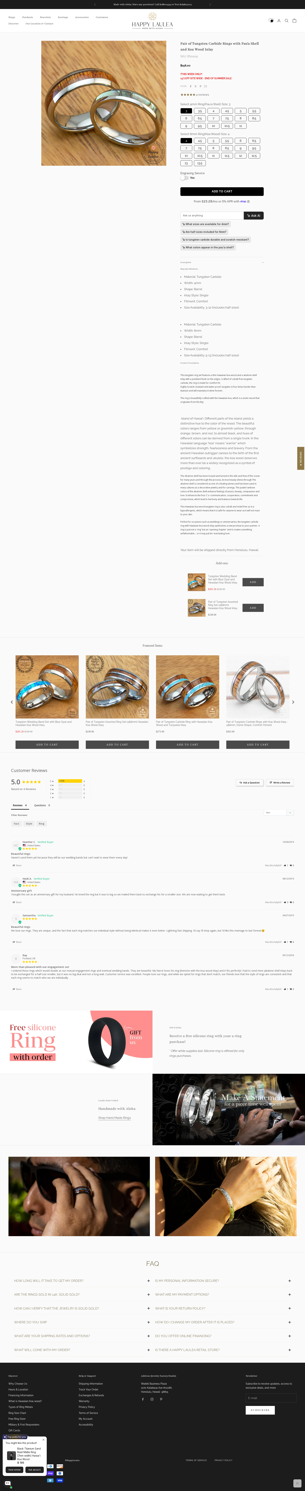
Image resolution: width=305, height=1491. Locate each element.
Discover (13, 23)
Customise (102, 17)
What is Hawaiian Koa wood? (25, 1401)
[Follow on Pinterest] (161, 1399)
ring (41, 823)
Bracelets (45, 17)
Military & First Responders (23, 1424)
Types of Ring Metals (20, 1407)
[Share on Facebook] (190, 86)
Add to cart (222, 191)
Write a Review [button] (281, 782)
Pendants (27, 17)
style (29, 823)
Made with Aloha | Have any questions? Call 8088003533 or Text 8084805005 (152, 6)
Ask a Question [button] (251, 782)
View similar (14, 1469)
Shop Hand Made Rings (114, 1117)
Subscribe (260, 1410)
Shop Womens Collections (226, 1197)
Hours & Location (18, 1389)
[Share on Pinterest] (200, 86)
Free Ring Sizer (17, 1418)
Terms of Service (88, 1413)
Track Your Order (88, 1389)
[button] (286, 865)
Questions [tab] (40, 805)
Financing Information (20, 1395)
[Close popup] (43, 1440)
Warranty (84, 1401)
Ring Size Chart (17, 1413)
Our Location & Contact (39, 23)
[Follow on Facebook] (143, 1399)
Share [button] (18, 865)
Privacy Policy (87, 1407)
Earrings (63, 17)
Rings (11, 17)
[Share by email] (205, 86)
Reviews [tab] (17, 805)
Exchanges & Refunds (91, 1395)
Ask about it (34, 1469)
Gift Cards (14, 1430)
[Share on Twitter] (195, 86)
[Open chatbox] (8, 1484)
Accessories (82, 17)
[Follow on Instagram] (152, 1399)
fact (16, 823)
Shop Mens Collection (79, 1197)
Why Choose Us (17, 1383)
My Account (85, 1418)
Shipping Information (91, 1383)
